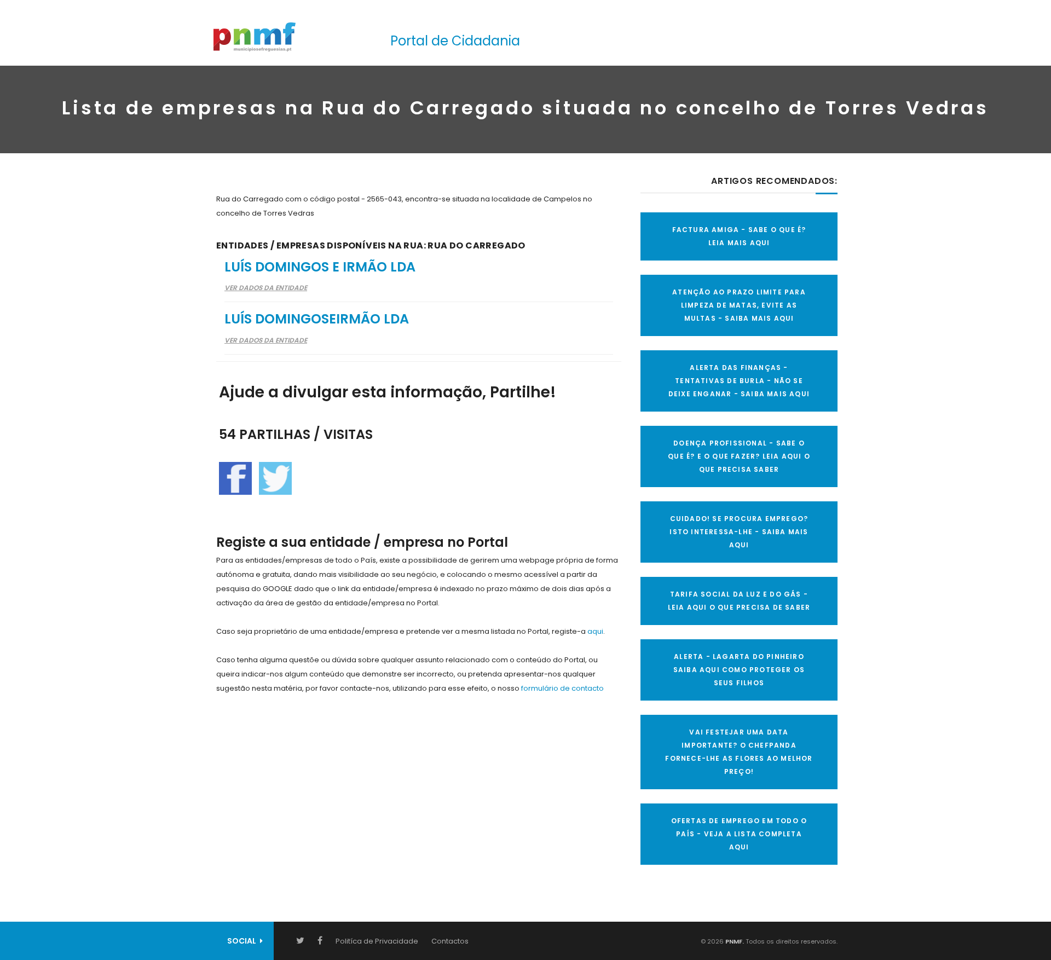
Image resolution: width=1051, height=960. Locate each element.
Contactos (450, 941)
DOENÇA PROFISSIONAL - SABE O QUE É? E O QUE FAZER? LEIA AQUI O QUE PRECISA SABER (739, 456)
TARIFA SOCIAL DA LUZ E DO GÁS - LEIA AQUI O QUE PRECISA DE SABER (739, 600)
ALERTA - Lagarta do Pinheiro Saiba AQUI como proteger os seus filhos (739, 669)
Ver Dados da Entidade (265, 287)
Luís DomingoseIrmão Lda (316, 319)
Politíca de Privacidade (377, 941)
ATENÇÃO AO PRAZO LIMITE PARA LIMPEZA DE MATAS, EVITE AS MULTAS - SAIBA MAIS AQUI (739, 305)
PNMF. (734, 941)
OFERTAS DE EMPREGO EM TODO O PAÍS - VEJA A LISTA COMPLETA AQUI (739, 834)
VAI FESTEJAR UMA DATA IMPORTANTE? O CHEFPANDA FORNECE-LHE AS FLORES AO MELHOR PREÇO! (738, 751)
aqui (595, 631)
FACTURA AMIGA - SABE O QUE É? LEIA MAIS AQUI (739, 236)
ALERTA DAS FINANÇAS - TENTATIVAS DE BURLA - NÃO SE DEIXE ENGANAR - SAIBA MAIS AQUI (739, 380)
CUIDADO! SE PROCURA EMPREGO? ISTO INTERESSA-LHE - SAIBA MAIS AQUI (738, 532)
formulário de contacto (562, 688)
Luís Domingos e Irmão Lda (319, 267)
